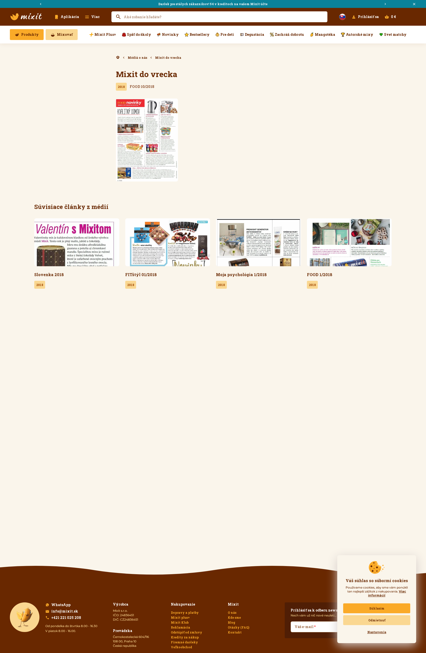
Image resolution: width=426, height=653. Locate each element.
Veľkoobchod (181, 647)
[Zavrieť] (414, 4)
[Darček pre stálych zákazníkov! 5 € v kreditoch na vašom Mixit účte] (213, 4)
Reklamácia (180, 627)
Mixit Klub (180, 622)
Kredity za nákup (185, 637)
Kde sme (234, 617)
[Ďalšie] (385, 4)
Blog (231, 622)
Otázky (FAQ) (238, 627)
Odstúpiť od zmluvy (186, 632)
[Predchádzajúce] (41, 4)
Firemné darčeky (184, 642)
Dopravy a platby (185, 612)
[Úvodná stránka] (26, 17)
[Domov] (118, 57)
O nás (232, 612)
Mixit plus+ (180, 617)
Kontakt (235, 632)
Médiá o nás (137, 58)
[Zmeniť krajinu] (342, 17)
